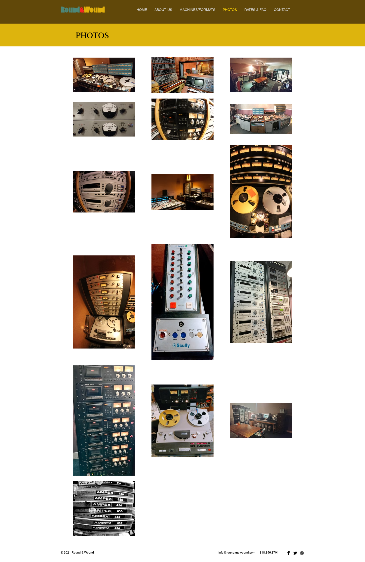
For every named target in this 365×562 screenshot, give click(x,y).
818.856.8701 (269, 552)
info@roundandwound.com (237, 552)
